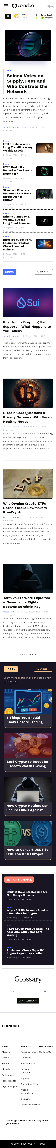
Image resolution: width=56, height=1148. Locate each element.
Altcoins (6, 1052)
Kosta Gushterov (11, 127)
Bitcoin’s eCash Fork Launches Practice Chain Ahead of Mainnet (17, 244)
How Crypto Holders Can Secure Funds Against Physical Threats (27, 810)
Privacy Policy (28, 1063)
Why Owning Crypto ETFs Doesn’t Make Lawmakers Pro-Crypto (25, 508)
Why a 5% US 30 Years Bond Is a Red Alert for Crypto (27, 912)
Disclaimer (26, 1099)
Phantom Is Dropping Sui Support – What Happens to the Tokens (27, 326)
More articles (27, 654)
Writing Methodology (27, 1091)
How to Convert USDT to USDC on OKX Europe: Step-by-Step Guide (27, 854)
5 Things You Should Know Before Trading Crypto (24, 722)
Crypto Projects (10, 1086)
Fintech (6, 1069)
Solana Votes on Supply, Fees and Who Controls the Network (27, 83)
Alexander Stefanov (12, 612)
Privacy (31, 1144)
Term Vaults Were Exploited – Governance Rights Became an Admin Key (26, 602)
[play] (8, 16)
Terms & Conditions (26, 1071)
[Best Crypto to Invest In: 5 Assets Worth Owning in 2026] (28, 745)
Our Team (26, 1057)
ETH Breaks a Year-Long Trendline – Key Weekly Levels (18, 147)
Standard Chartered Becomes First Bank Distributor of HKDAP (17, 195)
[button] (6, 5)
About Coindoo (28, 1052)
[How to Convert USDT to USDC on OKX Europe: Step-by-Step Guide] (28, 833)
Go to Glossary (27, 1000)
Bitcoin (5, 1057)
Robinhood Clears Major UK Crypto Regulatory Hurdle (25, 952)
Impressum (26, 1078)
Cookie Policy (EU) (30, 1104)
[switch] (50, 6)
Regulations (8, 1075)
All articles (43, 271)
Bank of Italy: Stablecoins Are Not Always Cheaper (27, 893)
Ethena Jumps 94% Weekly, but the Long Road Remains (16, 220)
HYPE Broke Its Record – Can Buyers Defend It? (17, 170)
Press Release (9, 1080)
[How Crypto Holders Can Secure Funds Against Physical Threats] (28, 789)
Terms (41, 1144)
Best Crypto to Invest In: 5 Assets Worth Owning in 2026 (27, 766)
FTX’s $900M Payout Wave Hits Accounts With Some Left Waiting (28, 932)
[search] (45, 991)
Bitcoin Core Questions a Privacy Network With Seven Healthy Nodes (27, 417)
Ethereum (7, 1063)
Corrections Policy (30, 1084)
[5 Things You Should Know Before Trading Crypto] (28, 701)
